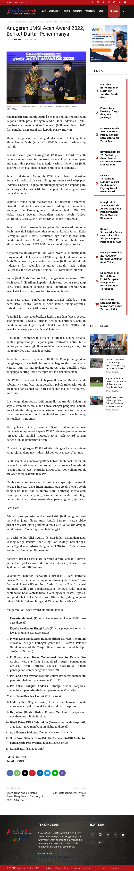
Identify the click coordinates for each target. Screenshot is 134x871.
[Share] (108, 2)
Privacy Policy (101, 868)
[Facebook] (92, 2)
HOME (43, 11)
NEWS (9, 21)
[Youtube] (125, 2)
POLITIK (66, 11)
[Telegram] (114, 2)
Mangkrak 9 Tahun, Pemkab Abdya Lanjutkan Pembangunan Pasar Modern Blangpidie (110, 210)
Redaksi (18, 39)
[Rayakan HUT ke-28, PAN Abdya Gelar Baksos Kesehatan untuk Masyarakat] (96, 400)
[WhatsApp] (17, 773)
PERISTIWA (90, 11)
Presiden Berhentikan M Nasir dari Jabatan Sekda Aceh (109, 91)
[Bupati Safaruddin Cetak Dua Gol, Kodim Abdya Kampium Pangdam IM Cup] (96, 382)
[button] (123, 11)
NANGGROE (54, 11)
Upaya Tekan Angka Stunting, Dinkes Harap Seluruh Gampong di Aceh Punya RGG (25, 796)
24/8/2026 (114, 11)
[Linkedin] (40, 773)
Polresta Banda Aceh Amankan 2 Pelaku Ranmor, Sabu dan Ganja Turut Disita (110, 135)
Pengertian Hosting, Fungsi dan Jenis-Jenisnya (109, 112)
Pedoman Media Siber (81, 868)
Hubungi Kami (61, 868)
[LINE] (55, 773)
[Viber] (62, 773)
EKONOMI (77, 11)
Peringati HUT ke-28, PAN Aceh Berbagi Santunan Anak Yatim (111, 257)
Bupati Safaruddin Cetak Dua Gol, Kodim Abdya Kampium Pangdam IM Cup (111, 235)
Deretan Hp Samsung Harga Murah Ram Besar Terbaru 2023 (111, 304)
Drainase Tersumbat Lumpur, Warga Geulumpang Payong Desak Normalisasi (109, 183)
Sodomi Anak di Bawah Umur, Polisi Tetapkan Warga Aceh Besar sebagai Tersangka (109, 280)
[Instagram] (98, 2)
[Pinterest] (103, 2)
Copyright (115, 868)
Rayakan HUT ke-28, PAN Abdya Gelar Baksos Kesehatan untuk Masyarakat (110, 158)
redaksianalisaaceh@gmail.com (54, 856)
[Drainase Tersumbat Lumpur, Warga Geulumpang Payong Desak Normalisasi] (96, 363)
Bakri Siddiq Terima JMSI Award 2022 (69, 794)
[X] (119, 2)
